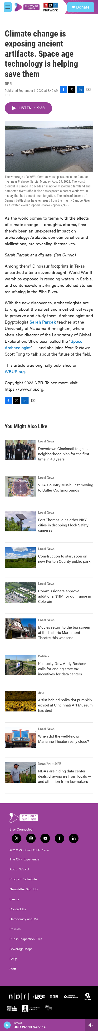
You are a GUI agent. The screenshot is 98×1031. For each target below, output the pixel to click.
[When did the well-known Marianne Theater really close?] (20, 737)
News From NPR (49, 764)
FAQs (14, 959)
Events (14, 899)
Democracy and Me (24, 919)
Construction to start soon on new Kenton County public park (64, 558)
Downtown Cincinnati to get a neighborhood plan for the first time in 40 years (63, 454)
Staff (13, 969)
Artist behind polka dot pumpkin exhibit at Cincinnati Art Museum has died (65, 705)
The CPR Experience (24, 859)
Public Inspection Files (26, 939)
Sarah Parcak (42, 322)
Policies (15, 929)
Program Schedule (23, 879)
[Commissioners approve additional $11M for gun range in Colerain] (20, 592)
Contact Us (18, 909)
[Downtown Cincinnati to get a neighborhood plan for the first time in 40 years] (20, 450)
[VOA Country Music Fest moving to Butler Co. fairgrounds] (20, 486)
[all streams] (91, 1025)
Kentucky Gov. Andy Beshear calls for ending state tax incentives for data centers (62, 669)
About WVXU (19, 869)
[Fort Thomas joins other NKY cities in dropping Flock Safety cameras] (20, 521)
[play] (7, 1025)
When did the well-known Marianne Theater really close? (63, 738)
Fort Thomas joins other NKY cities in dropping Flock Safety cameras (63, 525)
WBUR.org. (15, 371)
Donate (82, 7)
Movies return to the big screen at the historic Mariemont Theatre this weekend (64, 632)
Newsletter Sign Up (24, 889)
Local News (46, 441)
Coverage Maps (21, 949)
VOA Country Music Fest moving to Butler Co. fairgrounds (65, 487)
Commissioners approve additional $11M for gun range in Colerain (64, 596)
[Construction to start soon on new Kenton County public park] (20, 557)
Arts (41, 693)
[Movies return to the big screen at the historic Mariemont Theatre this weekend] (20, 628)
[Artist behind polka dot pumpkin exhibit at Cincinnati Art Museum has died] (20, 701)
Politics (43, 656)
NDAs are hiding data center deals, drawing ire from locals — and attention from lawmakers (64, 776)
